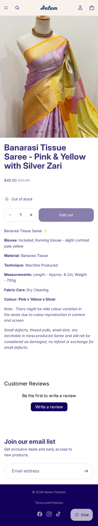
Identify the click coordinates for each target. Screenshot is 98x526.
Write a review (49, 406)
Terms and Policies (49, 503)
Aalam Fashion (55, 492)
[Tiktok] (58, 514)
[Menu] (6, 8)
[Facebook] (40, 514)
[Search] (17, 8)
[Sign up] (85, 471)
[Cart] (91, 8)
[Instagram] (49, 514)
